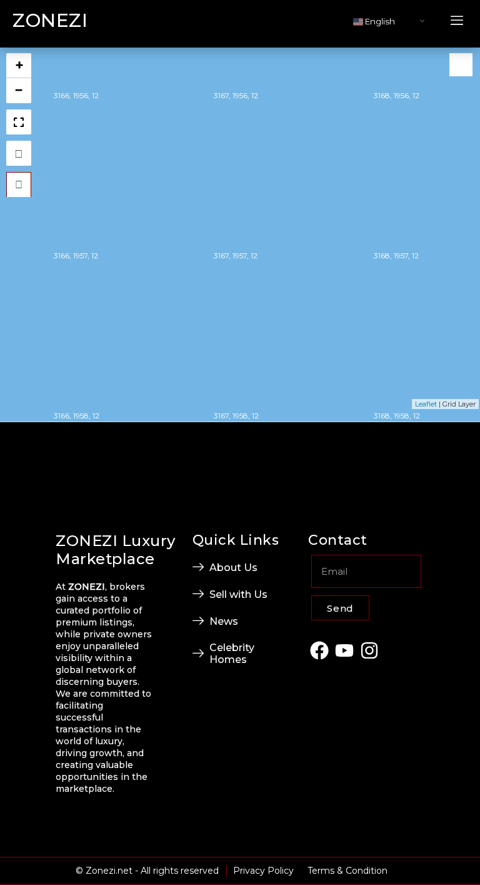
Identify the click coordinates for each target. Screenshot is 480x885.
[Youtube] (345, 650)
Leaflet (426, 404)
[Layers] (460, 64)
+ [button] (19, 65)
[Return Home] (18, 184)
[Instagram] (370, 650)
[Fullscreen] (18, 121)
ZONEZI (50, 20)
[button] (457, 21)
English (379, 21)
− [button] (19, 90)
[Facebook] (319, 650)
